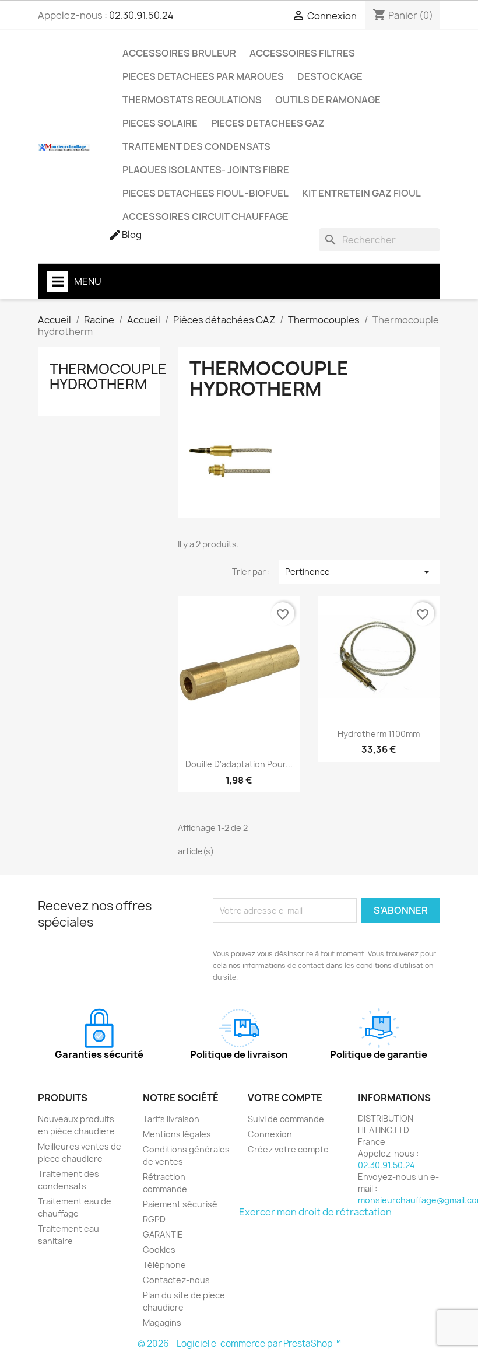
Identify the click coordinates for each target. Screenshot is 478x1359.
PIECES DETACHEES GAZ (268, 123)
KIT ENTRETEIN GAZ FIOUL (361, 193)
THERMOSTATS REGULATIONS (192, 99)
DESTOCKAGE (330, 76)
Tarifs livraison (171, 1118)
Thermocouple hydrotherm (108, 376)
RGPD (154, 1219)
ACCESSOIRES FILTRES (302, 53)
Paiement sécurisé (180, 1204)
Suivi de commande (286, 1118)
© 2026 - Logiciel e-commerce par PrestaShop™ (239, 1343)
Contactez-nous (176, 1279)
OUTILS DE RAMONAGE (328, 99)
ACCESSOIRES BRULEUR (179, 53)
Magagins (162, 1322)
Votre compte (285, 1097)
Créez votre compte (288, 1149)
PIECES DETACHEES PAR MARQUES (203, 76)
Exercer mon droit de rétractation (315, 1212)
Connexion (270, 1134)
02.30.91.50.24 (141, 15)
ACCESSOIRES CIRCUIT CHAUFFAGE (205, 216)
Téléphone (164, 1264)
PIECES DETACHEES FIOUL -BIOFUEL (205, 193)
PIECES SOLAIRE (160, 123)
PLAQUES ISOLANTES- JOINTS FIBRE (205, 169)
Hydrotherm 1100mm (379, 733)
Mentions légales (177, 1134)
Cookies (159, 1249)
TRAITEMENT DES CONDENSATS (196, 146)
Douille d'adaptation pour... (239, 764)
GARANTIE (163, 1234)
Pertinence (359, 572)
